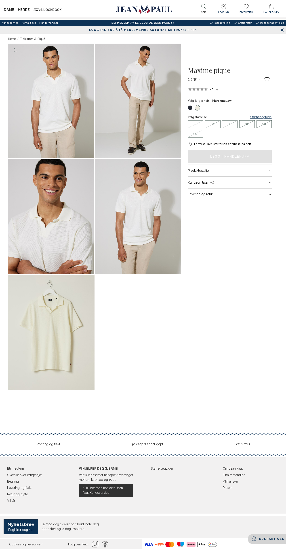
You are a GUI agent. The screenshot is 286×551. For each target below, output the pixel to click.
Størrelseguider (162, 468)
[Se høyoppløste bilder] (51, 101)
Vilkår (11, 500)
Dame (9, 10)
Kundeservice (10, 22)
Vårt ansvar (230, 481)
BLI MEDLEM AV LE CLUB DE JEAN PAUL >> (143, 22)
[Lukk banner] (282, 30)
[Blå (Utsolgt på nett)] (190, 108)
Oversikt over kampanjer (24, 475)
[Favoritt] (267, 79)
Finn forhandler (48, 22)
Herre (24, 10)
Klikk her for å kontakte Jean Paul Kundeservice (103, 490)
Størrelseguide (260, 117)
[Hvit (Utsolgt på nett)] (197, 108)
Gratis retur (242, 444)
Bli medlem (15, 468)
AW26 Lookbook (47, 10)
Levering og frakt (48, 444)
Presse (227, 488)
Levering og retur (200, 194)
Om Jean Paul (233, 468)
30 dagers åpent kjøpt (147, 444)
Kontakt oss (29, 22)
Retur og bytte (17, 494)
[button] (204, 10)
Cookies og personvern (26, 544)
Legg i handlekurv (230, 156)
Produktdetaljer (199, 170)
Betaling (13, 481)
